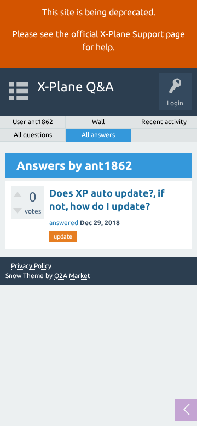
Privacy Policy (31, 266)
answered (63, 222)
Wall (98, 121)
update (63, 236)
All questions (33, 134)
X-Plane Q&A (75, 86)
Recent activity (164, 121)
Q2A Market (72, 275)
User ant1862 (33, 121)
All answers (98, 134)
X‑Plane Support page (142, 34)
